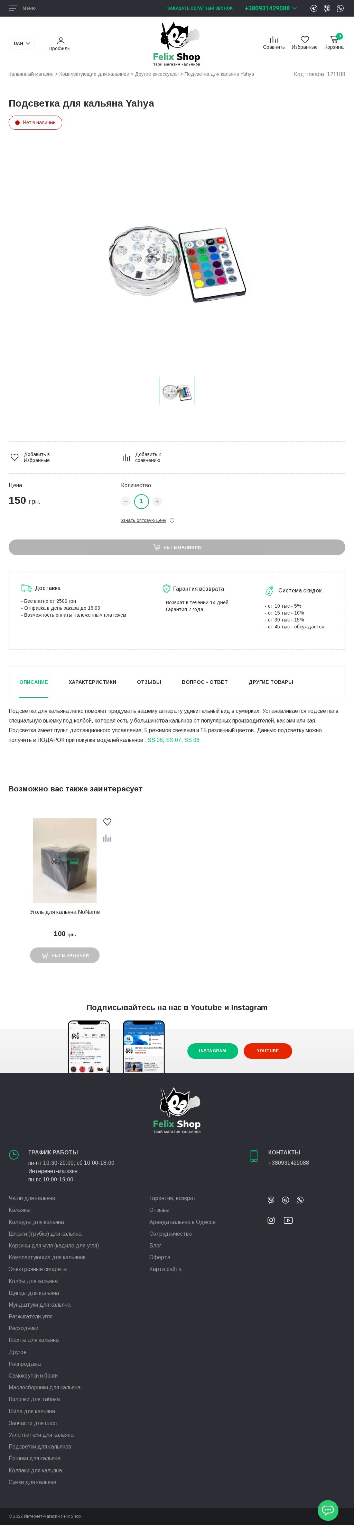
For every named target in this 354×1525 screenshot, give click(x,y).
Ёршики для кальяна (34, 1458)
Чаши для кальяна (32, 1198)
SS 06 (155, 740)
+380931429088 (267, 8)
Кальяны (19, 1210)
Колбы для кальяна (33, 1281)
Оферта (159, 1257)
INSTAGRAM (212, 1051)
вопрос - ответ (205, 682)
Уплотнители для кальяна (41, 1435)
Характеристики (92, 682)
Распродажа (25, 1364)
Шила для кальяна (32, 1411)
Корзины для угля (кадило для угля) (54, 1246)
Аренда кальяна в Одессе (182, 1222)
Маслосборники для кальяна (45, 1387)
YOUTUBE (268, 1051)
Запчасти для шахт (33, 1423)
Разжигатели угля (31, 1316)
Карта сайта (165, 1269)
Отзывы (149, 682)
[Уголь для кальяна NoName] (65, 860)
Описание (33, 682)
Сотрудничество (170, 1234)
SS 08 (191, 740)
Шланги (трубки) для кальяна (45, 1234)
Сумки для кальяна (32, 1482)
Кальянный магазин (31, 74)
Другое (18, 1352)
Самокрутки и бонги (33, 1376)
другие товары (271, 682)
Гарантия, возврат (172, 1198)
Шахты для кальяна (34, 1340)
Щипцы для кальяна (34, 1293)
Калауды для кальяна (36, 1222)
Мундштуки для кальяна (40, 1305)
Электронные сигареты (38, 1269)
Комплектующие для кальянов (94, 74)
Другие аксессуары (157, 74)
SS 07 (173, 740)
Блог (155, 1246)
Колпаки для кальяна (35, 1470)
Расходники (23, 1328)
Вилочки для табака (34, 1399)
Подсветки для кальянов (40, 1447)
